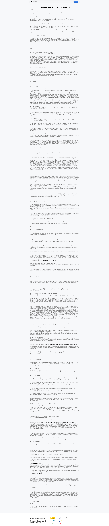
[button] (44, 2)
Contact (69, 1)
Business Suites (49, 1)
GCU (66, 518)
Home (40, 1)
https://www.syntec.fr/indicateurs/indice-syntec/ (49, 260)
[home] (33, 2)
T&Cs (66, 517)
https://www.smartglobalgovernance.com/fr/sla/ (37, 67)
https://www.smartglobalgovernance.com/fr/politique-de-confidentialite (54, 430)
